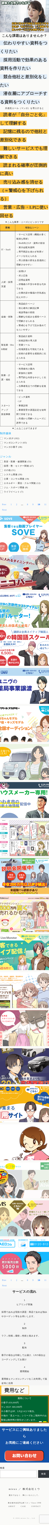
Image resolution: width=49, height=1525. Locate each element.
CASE (23, 1506)
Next (4, 510)
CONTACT (36, 1506)
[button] (24, 438)
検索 (2, 1468)
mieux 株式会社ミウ (14, 4)
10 (39, 504)
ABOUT (11, 1506)
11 (45, 504)
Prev (4, 504)
